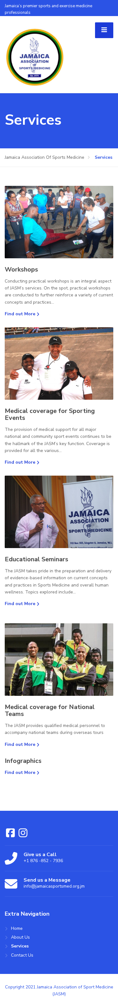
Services (20, 946)
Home (17, 928)
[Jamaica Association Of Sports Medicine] (35, 54)
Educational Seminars (36, 559)
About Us (20, 937)
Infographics (23, 761)
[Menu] (104, 30)
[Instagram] (23, 835)
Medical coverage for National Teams (50, 710)
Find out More (20, 314)
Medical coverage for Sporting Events (50, 414)
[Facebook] (11, 835)
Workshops (21, 269)
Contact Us (22, 955)
